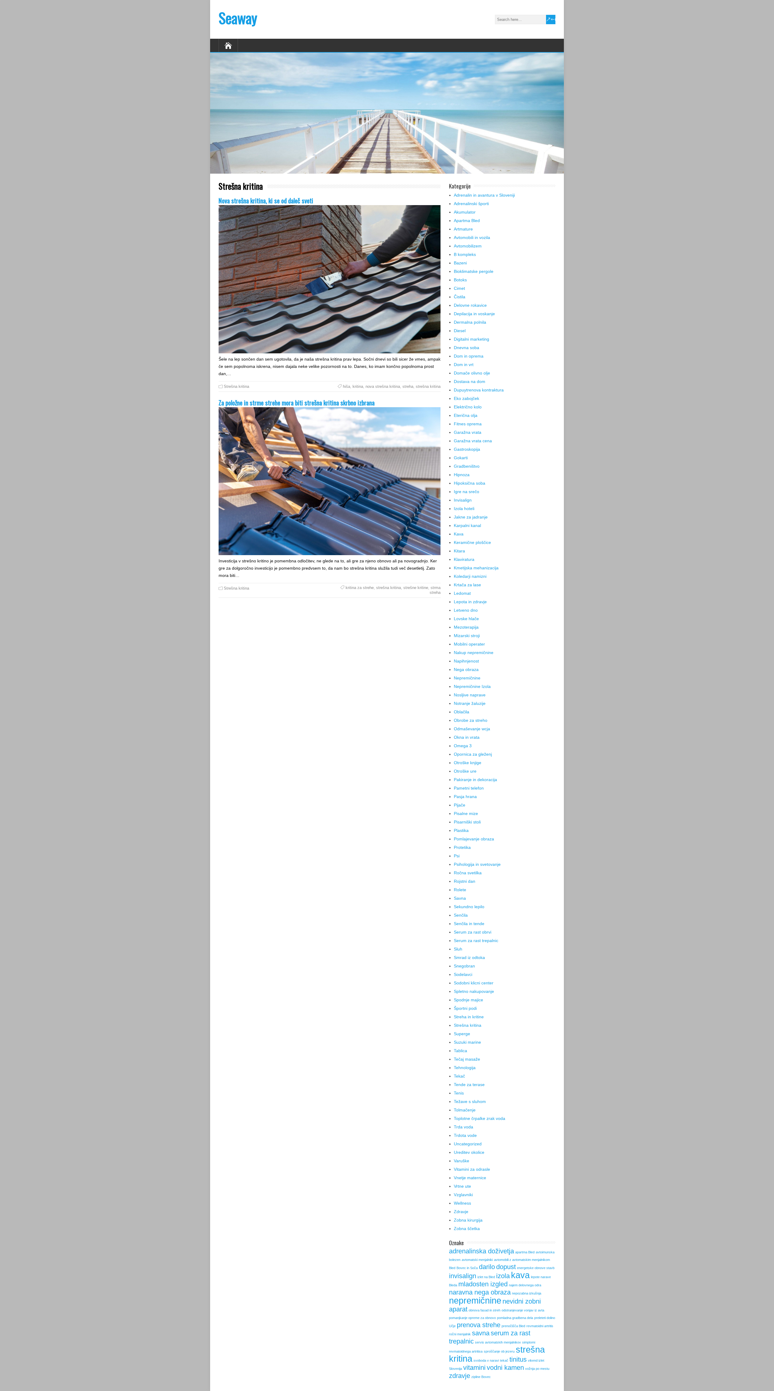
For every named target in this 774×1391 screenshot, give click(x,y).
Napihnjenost (466, 661)
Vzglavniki (463, 1194)
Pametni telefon (469, 788)
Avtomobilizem (468, 246)
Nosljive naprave (470, 694)
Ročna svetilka (468, 872)
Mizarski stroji (467, 635)
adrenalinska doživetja (481, 1251)
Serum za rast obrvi (472, 932)
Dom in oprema (468, 356)
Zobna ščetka (467, 1228)
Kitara (459, 550)
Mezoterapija (466, 627)
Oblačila (461, 711)
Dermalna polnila (470, 322)
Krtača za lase (467, 584)
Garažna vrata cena (473, 440)
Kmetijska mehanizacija (476, 567)
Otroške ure (465, 771)
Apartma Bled (467, 220)
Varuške (461, 1160)
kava (520, 1275)
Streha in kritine (469, 1016)
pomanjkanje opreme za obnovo (472, 1318)
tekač (504, 1360)
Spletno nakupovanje (474, 991)
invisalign (462, 1276)
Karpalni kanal (467, 525)
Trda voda (463, 1126)
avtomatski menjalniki (477, 1260)
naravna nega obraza (480, 1292)
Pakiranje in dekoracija (475, 779)
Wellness (462, 1203)
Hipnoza (462, 474)
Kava (458, 534)
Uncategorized (468, 1143)
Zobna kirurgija (468, 1220)
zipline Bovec (481, 1377)
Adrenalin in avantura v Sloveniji (484, 195)
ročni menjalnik (460, 1334)
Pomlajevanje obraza (474, 838)
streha (407, 386)
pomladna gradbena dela (515, 1318)
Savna (460, 898)
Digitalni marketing (471, 339)
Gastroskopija (467, 449)
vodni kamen (505, 1367)
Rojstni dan (464, 881)
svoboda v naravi (486, 1360)
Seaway (238, 17)
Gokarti (461, 457)
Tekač (459, 1076)
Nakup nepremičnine (473, 652)
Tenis (459, 1093)
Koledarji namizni (470, 576)
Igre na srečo (466, 491)
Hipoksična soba (469, 483)
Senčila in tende (469, 923)
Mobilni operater (469, 644)
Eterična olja (465, 415)
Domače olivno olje (472, 373)
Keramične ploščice (472, 542)
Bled (452, 1268)
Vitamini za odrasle (472, 1169)
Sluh (458, 949)
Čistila (459, 296)
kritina (358, 386)
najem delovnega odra (525, 1285)
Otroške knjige (467, 762)
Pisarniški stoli (467, 822)
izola (503, 1276)
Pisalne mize (466, 813)
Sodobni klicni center (473, 982)
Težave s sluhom (470, 1101)
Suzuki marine (467, 1042)
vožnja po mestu (537, 1368)
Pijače (459, 805)
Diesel (460, 330)
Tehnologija (465, 1067)
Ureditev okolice (469, 1152)
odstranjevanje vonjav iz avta (523, 1310)
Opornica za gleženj (473, 754)
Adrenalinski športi (471, 203)
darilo (487, 1267)
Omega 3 (463, 745)
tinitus (518, 1359)
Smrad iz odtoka (469, 957)
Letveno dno (466, 610)
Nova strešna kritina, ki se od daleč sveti (266, 200)
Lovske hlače (466, 618)
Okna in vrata (467, 737)
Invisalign (463, 500)
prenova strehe (478, 1325)
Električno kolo (468, 406)
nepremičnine (475, 1300)
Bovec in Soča (467, 1268)
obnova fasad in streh (484, 1310)
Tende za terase (469, 1084)
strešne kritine (415, 587)
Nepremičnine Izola (472, 686)
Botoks (460, 279)
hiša (346, 386)
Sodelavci (463, 974)
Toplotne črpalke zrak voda (479, 1118)
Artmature (463, 229)
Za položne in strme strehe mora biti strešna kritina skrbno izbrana (297, 402)
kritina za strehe (360, 587)
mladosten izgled (483, 1284)
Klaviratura (464, 559)
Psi (457, 855)
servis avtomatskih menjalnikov (498, 1342)
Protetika (462, 847)
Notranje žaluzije (470, 703)
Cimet (459, 288)
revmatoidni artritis (539, 1326)
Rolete (460, 889)
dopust (506, 1267)
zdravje (459, 1376)
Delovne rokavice (470, 305)
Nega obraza (466, 669)
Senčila (461, 915)
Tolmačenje (465, 1110)
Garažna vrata (467, 432)
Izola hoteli (464, 508)
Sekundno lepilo (469, 906)
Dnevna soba (466, 347)
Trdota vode (465, 1135)
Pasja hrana (465, 796)
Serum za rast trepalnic (476, 940)
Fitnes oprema (468, 423)
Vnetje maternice (470, 1177)
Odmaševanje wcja (472, 728)
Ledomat (462, 593)
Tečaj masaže (467, 1059)
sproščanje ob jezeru (499, 1351)
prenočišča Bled (513, 1326)
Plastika (461, 830)
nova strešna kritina (383, 386)
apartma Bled (525, 1252)
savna (480, 1333)
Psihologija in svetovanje (477, 864)
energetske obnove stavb (535, 1268)
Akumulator (465, 212)
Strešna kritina (236, 386)
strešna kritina (428, 386)
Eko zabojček (466, 398)
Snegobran (464, 966)
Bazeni (460, 262)
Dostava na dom (469, 381)
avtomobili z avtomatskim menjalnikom (522, 1260)
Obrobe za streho (470, 720)
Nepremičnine (467, 678)
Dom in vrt (463, 364)
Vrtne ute (462, 1186)
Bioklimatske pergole (473, 271)
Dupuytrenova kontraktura (479, 390)
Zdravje (461, 1211)
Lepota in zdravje (470, 601)
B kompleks (465, 254)
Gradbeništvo (467, 466)
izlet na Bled (486, 1277)
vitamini (474, 1367)
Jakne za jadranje (471, 517)
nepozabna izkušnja (526, 1293)
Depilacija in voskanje (474, 313)
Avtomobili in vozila (472, 237)
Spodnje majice (468, 999)
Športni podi (465, 1008)
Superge (462, 1033)
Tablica (460, 1050)
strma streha (435, 590)
